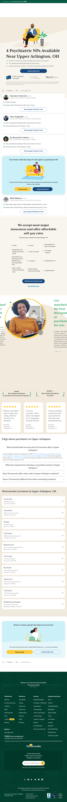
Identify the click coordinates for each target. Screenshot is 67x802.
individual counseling (39, 454)
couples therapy (50, 454)
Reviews (6, 722)
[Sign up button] (42, 763)
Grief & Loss (22, 709)
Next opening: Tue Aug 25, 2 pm (33, 130)
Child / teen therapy (39, 712)
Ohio (17, 90)
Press (5, 716)
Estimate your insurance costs (33, 281)
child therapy (24, 456)
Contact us (7, 736)
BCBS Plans (51, 709)
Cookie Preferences (30, 798)
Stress (20, 719)
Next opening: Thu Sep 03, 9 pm (33, 151)
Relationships (23, 712)
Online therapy (38, 709)
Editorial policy (8, 712)
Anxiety (21, 703)
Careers (6, 719)
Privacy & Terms (29, 794)
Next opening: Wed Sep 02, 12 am (33, 211)
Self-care (21, 716)
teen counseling (32, 456)
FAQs (5, 709)
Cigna (49, 716)
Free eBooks (22, 699)
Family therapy (38, 716)
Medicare (50, 726)
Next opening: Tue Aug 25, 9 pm (33, 109)
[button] (54, 351)
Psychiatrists (10, 90)
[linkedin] (42, 779)
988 (8, 738)
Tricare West (51, 719)
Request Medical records (32, 796)
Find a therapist (38, 726)
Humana (50, 722)
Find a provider (22, 189)
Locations (7, 706)
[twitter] (35, 779)
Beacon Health (52, 712)
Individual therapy (39, 699)
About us (6, 699)
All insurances (52, 732)
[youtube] (39, 779)
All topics (21, 722)
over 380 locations (17, 458)
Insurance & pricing (9, 703)
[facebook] (32, 779)
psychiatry (43, 456)
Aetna (49, 699)
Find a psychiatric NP (39, 729)
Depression (22, 706)
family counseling (14, 456)
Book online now (6, 1)
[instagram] (28, 779)
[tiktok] (25, 779)
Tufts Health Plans (53, 729)
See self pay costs (33, 286)
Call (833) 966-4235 (33, 71)
